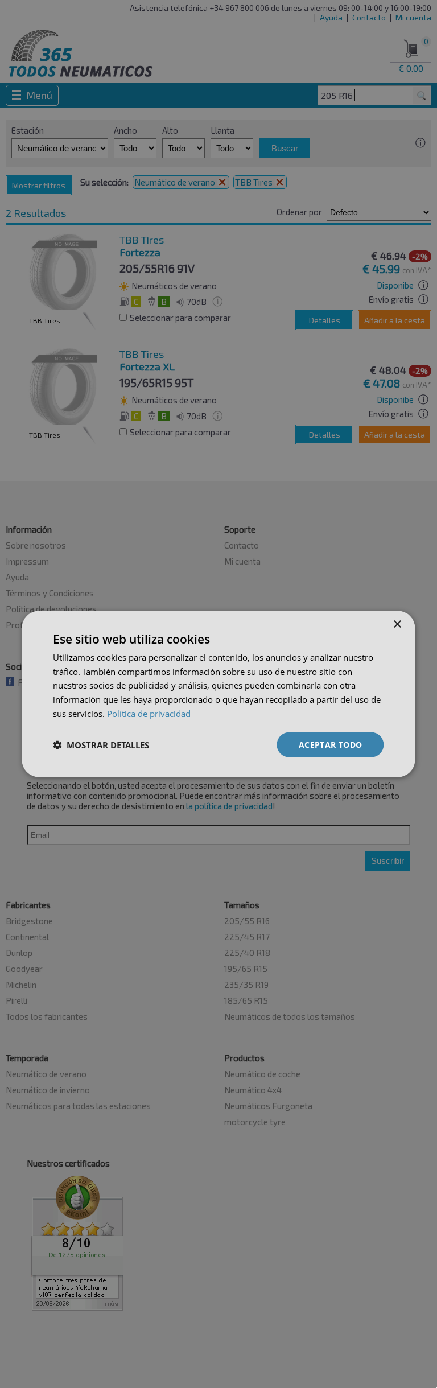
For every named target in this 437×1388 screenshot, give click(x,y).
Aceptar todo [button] (330, 744)
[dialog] (218, 694)
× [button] (397, 624)
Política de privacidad (149, 713)
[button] (101, 745)
